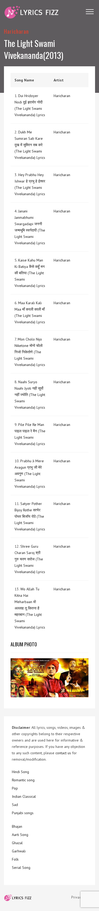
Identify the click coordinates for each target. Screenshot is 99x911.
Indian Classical (24, 796)
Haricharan (16, 31)
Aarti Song (20, 834)
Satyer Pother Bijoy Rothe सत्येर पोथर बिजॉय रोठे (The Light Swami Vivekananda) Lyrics (30, 516)
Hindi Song (20, 771)
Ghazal (17, 842)
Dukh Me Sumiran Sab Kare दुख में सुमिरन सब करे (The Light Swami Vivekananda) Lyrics (30, 145)
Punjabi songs (23, 812)
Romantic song (23, 780)
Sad (15, 804)
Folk (15, 859)
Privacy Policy (83, 897)
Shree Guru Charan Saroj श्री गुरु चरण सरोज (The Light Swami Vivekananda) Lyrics (30, 559)
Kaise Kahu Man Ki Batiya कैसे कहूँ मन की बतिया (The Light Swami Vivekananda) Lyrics (30, 273)
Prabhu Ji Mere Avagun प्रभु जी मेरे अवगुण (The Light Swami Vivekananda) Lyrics (30, 474)
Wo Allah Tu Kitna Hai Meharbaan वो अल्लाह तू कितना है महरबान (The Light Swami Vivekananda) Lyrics (30, 608)
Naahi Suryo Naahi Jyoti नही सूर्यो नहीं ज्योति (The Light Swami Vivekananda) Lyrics (30, 395)
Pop (15, 788)
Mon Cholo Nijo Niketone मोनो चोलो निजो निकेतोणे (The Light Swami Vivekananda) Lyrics (30, 352)
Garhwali (19, 851)
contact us (63, 753)
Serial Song (21, 867)
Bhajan (17, 826)
